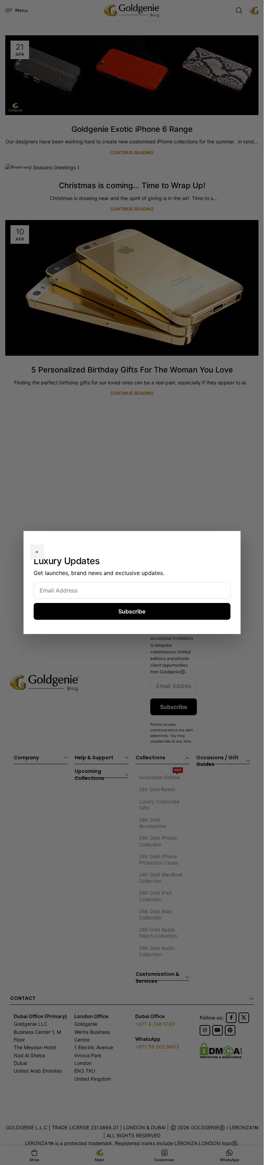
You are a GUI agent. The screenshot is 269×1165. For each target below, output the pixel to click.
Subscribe (131, 611)
